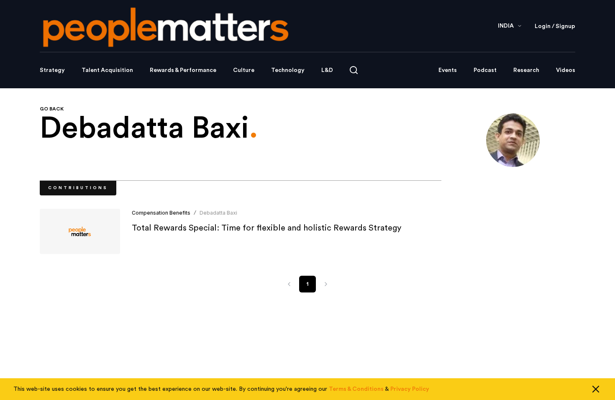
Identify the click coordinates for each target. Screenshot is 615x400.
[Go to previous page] (289, 284)
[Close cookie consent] (596, 389)
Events (447, 70)
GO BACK (52, 108)
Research (526, 70)
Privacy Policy (409, 389)
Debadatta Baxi (218, 213)
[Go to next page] (326, 284)
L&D (327, 70)
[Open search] (354, 70)
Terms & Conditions (356, 389)
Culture (243, 70)
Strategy (52, 70)
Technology (288, 70)
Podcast (485, 70)
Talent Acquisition (107, 70)
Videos (565, 70)
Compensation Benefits (161, 213)
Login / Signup (555, 26)
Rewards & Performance (183, 70)
